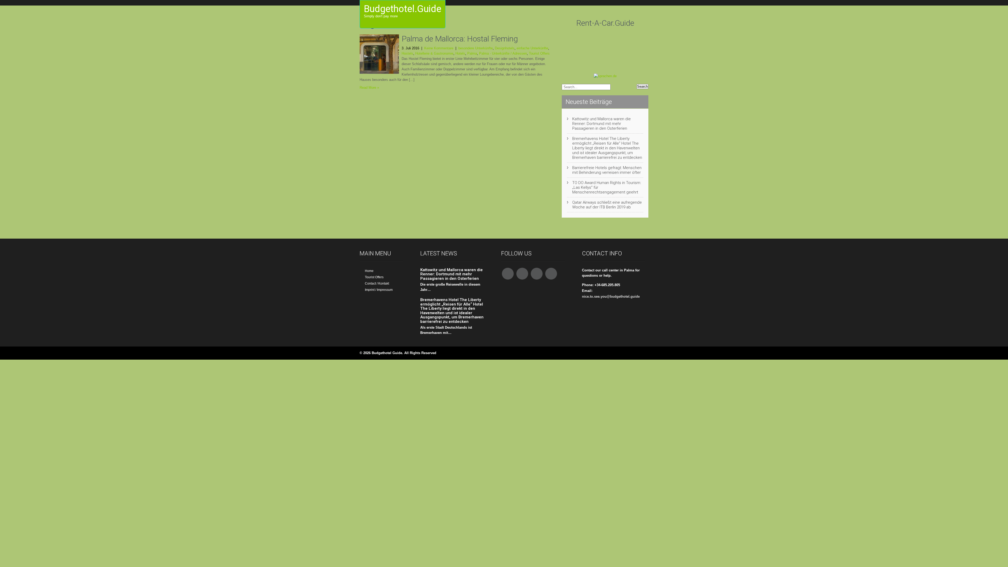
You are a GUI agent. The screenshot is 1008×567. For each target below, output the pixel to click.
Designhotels (504, 48)
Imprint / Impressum (379, 290)
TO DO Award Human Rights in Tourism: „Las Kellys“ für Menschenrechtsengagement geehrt (606, 187)
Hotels (460, 53)
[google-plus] (537, 274)
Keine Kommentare (438, 48)
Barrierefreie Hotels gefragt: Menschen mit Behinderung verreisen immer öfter (607, 170)
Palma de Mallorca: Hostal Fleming (460, 38)
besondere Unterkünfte (475, 48)
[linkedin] (551, 274)
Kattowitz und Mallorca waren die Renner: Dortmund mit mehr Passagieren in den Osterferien (601, 124)
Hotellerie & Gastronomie (434, 53)
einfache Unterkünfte (532, 48)
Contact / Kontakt (377, 283)
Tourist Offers (539, 53)
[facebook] (508, 274)
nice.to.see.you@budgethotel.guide (611, 296)
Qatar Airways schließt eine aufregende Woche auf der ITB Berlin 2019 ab (607, 204)
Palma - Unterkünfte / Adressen (503, 53)
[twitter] (522, 274)
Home (369, 271)
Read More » (369, 88)
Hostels (407, 53)
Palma (472, 53)
